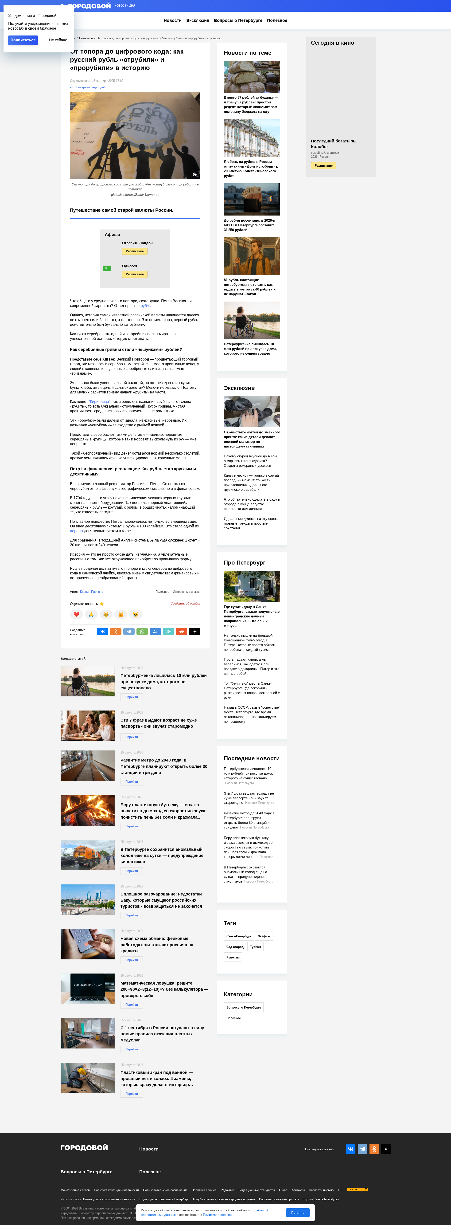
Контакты (298, 1190)
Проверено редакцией (89, 87)
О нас (283, 1190)
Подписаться (23, 40)
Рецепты (233, 957)
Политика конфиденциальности (116, 1190)
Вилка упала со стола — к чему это (109, 1199)
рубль (146, 306)
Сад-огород (235, 947)
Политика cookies (204, 1190)
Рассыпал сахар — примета (279, 1199)
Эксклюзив (197, 20)
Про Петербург (244, 562)
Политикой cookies (217, 1215)
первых (77, 531)
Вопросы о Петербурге (238, 20)
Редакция (227, 1190)
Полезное (277, 20)
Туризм (255, 947)
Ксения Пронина (91, 591)
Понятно (297, 1212)
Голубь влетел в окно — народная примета (224, 1199)
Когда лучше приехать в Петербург (164, 1199)
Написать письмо (321, 1190)
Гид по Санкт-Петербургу (321, 1199)
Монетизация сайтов (75, 1190)
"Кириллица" (99, 402)
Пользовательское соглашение (165, 1190)
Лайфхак (264, 936)
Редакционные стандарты (256, 1190)
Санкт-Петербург (238, 936)
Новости (173, 20)
